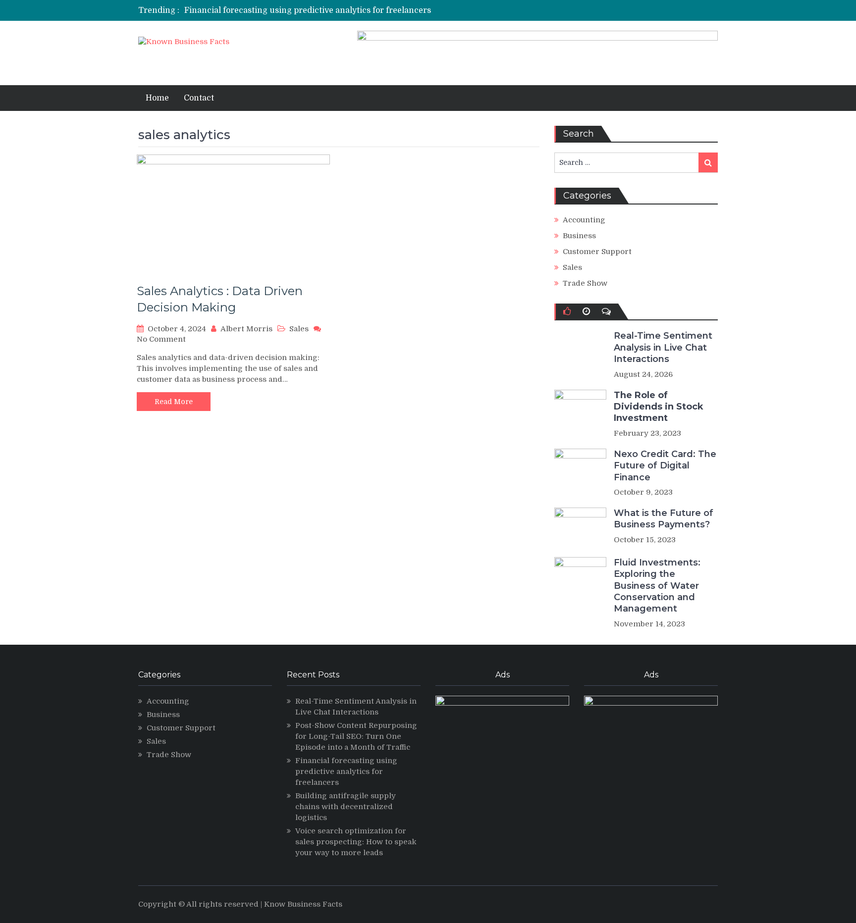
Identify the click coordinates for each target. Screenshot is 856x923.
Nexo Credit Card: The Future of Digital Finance (665, 466)
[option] (335, 10)
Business (579, 235)
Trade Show (585, 283)
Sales (299, 328)
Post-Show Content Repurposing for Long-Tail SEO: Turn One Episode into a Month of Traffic (356, 736)
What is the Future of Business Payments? (663, 519)
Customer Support (597, 251)
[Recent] (586, 311)
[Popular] (567, 311)
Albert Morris (246, 328)
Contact (199, 98)
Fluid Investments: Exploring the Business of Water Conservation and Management (657, 586)
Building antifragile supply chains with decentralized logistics (345, 806)
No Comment (161, 339)
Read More (174, 402)
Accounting (584, 219)
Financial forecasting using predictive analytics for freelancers (307, 10)
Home (157, 98)
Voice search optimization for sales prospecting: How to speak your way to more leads (356, 841)
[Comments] (606, 311)
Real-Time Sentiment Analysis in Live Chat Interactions (663, 347)
